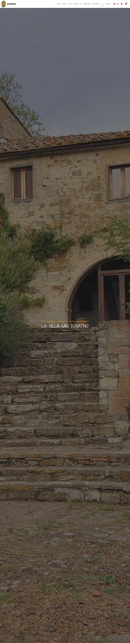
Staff (70, 3)
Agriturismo (95, 3)
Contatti (108, 3)
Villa (102, 3)
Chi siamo (64, 3)
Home (58, 3)
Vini (80, 3)
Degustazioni (87, 3)
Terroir (75, 3)
